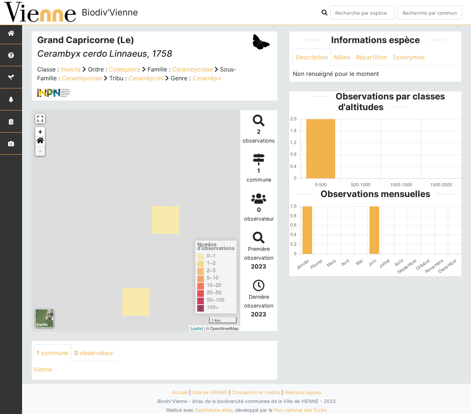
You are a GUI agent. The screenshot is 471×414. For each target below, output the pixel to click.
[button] (40, 141)
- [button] (40, 151)
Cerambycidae (192, 69)
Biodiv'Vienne (110, 12)
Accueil (180, 392)
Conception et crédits (256, 392)
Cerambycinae (82, 78)
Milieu (342, 57)
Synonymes (409, 57)
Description (312, 57)
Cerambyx (206, 78)
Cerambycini (145, 78)
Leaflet (197, 328)
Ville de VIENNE (209, 392)
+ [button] (40, 132)
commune (52, 353)
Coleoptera (124, 69)
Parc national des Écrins (300, 410)
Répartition (371, 57)
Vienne (42, 369)
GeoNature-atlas (213, 410)
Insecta (71, 69)
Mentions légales (303, 392)
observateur (93, 353)
